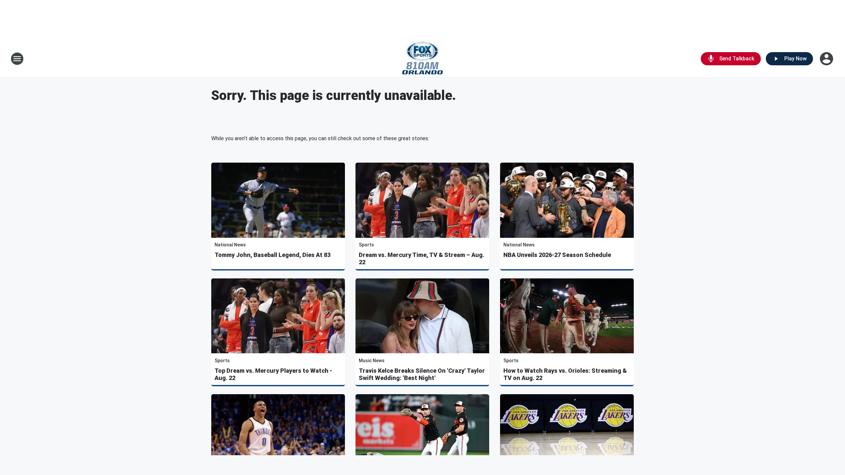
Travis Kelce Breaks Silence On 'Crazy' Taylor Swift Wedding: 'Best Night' (422, 374)
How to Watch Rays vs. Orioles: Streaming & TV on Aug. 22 (565, 374)
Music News (372, 360)
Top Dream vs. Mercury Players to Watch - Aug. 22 (273, 374)
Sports (366, 244)
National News (230, 244)
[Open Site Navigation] (17, 58)
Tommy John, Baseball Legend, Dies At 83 (272, 254)
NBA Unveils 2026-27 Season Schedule (557, 254)
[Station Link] (422, 59)
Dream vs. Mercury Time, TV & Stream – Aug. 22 (421, 258)
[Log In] (827, 58)
